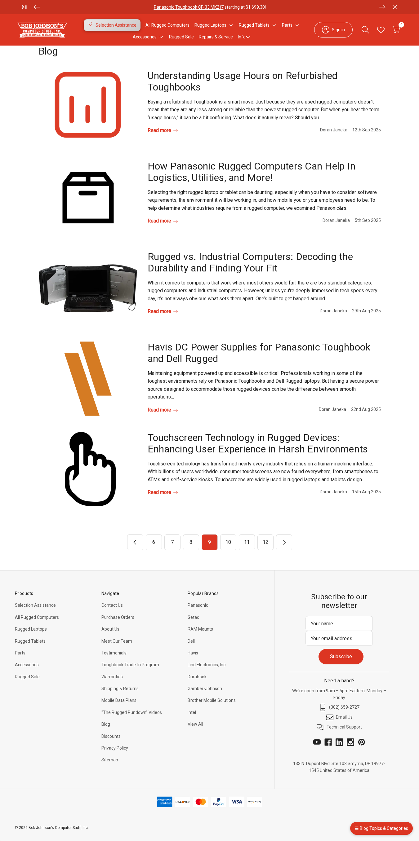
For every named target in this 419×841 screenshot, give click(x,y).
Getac (193, 617)
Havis (193, 652)
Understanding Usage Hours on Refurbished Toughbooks (243, 81)
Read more (160, 130)
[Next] (382, 7)
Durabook (197, 676)
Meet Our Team (116, 641)
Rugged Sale (27, 676)
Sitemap (109, 759)
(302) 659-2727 (344, 707)
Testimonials (114, 652)
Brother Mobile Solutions (212, 700)
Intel (192, 712)
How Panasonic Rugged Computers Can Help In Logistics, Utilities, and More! (252, 171)
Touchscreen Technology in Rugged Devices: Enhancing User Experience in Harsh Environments (258, 443)
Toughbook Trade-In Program (130, 664)
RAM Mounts (200, 629)
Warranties (112, 676)
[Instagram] (350, 742)
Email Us (344, 717)
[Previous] (37, 7)
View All (195, 724)
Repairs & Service (216, 36)
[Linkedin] (339, 742)
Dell (191, 641)
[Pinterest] (361, 742)
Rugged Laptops (31, 629)
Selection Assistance (35, 605)
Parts (20, 652)
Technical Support (344, 726)
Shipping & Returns (120, 688)
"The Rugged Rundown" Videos (131, 712)
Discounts (111, 736)
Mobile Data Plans (118, 700)
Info (242, 36)
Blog (105, 724)
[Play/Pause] (24, 7)
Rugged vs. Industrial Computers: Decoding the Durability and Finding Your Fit (250, 262)
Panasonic (198, 605)
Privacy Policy (114, 748)
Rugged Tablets (30, 641)
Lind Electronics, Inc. (207, 664)
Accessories (27, 664)
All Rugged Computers (37, 617)
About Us (110, 629)
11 (247, 542)
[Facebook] (328, 742)
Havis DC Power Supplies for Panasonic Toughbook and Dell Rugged (259, 352)
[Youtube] (317, 742)
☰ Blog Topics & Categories (381, 828)
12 (265, 542)
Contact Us (112, 605)
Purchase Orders (117, 617)
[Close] (395, 7)
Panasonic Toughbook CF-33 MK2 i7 (188, 7)
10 (228, 542)
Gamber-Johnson (205, 688)
